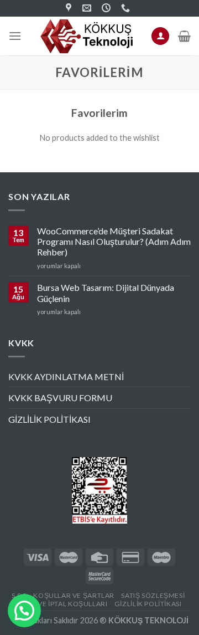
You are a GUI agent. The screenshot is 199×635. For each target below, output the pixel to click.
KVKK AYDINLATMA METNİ (66, 376)
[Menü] (15, 35)
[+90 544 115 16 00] (127, 8)
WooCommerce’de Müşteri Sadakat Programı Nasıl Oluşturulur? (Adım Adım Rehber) (114, 241)
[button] (24, 610)
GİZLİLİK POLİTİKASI (49, 419)
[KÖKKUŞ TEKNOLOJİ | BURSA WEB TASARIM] (70, 8)
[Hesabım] (160, 36)
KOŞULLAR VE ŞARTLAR (73, 595)
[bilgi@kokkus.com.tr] (88, 8)
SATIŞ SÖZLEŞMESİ (153, 595)
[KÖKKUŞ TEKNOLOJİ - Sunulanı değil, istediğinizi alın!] (87, 36)
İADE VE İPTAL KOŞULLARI (63, 604)
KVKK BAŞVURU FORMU (60, 397)
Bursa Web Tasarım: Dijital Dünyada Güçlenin (105, 292)
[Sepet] (184, 36)
